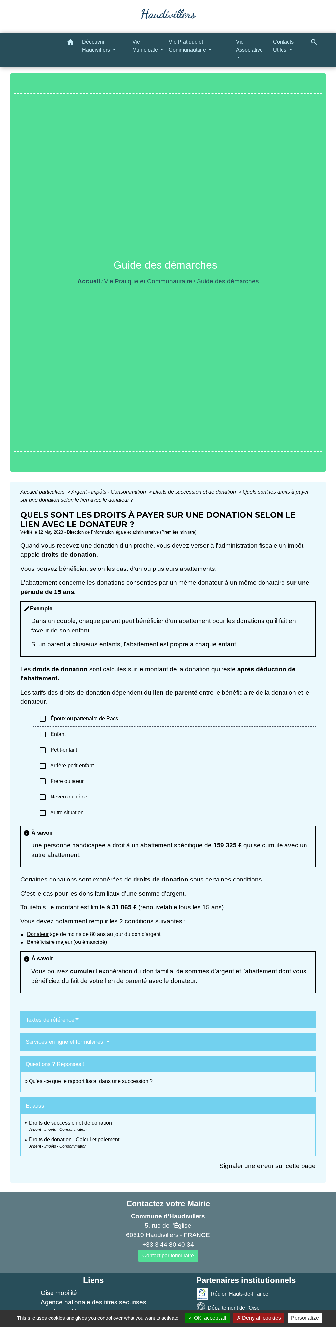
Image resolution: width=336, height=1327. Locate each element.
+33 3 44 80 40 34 (168, 1244)
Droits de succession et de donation (195, 492)
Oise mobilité (59, 1292)
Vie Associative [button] (249, 45)
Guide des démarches (227, 281)
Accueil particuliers (43, 492)
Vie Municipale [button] (145, 45)
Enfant (52, 734)
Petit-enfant (58, 750)
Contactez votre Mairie (168, 1203)
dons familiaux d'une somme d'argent (131, 893)
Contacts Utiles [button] (283, 45)
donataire (271, 582)
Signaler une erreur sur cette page (268, 1165)
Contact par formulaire (168, 1255)
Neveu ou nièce (63, 797)
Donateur (38, 934)
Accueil (88, 281)
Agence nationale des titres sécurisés (93, 1302)
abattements (197, 568)
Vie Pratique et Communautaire (148, 281)
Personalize (305, 1318)
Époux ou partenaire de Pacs (78, 719)
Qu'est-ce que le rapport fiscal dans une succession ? (91, 1081)
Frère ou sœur (61, 781)
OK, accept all (209, 1318)
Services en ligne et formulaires (65, 1042)
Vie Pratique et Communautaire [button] (188, 45)
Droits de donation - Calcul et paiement (74, 1139)
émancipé (93, 942)
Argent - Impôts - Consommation (109, 492)
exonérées (108, 879)
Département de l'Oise (234, 1308)
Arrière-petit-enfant (66, 766)
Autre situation (61, 813)
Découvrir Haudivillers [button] (96, 45)
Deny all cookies (261, 1318)
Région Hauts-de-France (239, 1293)
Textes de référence (50, 1020)
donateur (210, 582)
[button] (70, 43)
